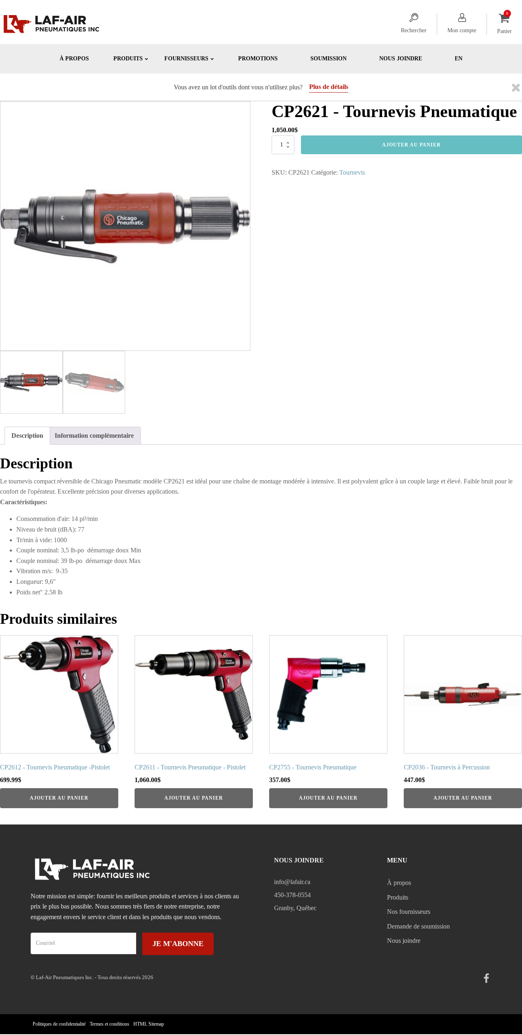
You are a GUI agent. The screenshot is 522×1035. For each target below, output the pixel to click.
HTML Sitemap (148, 1024)
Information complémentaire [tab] (94, 435)
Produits (397, 897)
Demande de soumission (418, 926)
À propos (74, 58)
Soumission (328, 58)
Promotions (258, 58)
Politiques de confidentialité (59, 1024)
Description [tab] (27, 435)
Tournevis (352, 172)
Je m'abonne (178, 944)
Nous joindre (400, 58)
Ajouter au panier (411, 145)
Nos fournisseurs (408, 911)
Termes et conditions (109, 1024)
